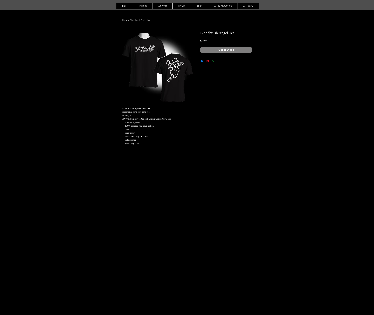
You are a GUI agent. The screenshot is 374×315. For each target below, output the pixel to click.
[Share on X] (218, 61)
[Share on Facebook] (202, 61)
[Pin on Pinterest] (207, 61)
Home (125, 20)
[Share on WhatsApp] (213, 61)
